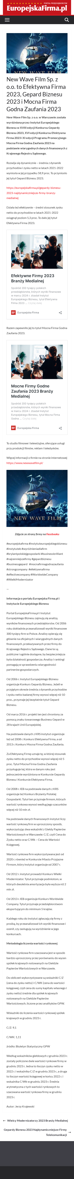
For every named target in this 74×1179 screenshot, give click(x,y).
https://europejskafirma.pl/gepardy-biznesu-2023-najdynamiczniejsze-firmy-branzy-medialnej (33, 193)
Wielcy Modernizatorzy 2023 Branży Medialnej (37, 1120)
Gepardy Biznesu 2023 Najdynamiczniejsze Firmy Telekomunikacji (35, 1132)
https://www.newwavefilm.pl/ (24, 463)
